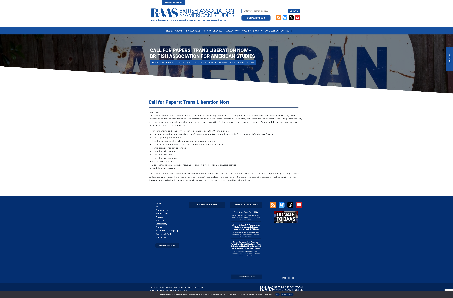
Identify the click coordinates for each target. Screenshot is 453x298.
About (178, 30)
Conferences (214, 30)
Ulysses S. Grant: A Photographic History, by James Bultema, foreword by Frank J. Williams (246, 227)
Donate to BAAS (163, 234)
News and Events (195, 30)
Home (169, 30)
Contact (286, 30)
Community (272, 30)
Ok (277, 294)
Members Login (167, 245)
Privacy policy (287, 294)
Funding (258, 30)
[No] (450, 294)
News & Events (167, 62)
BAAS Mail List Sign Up (167, 230)
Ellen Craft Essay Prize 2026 (246, 212)
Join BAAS (161, 237)
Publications (232, 30)
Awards (246, 30)
